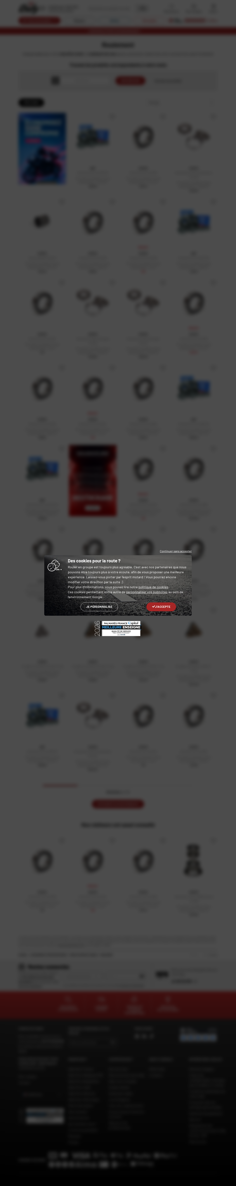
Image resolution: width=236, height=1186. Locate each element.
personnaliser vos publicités (147, 592)
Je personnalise (99, 606)
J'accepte (162, 606)
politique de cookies (153, 587)
